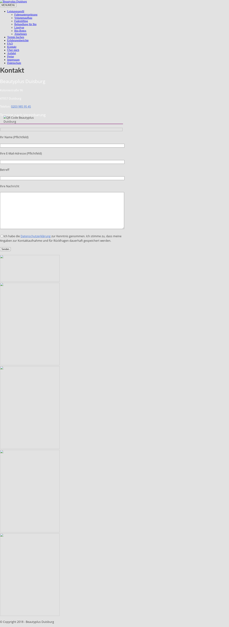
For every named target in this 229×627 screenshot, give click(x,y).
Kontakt (11, 46)
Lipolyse (19, 27)
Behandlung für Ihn (25, 24)
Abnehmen (20, 33)
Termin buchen (15, 37)
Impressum (13, 59)
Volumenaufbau (23, 17)
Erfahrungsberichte (18, 40)
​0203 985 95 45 (21, 106)
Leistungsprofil (15, 11)
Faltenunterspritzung (25, 14)
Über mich (13, 50)
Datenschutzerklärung (36, 236)
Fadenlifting (21, 21)
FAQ (10, 43)
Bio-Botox (20, 30)
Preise (10, 56)
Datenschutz (14, 62)
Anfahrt (11, 53)
